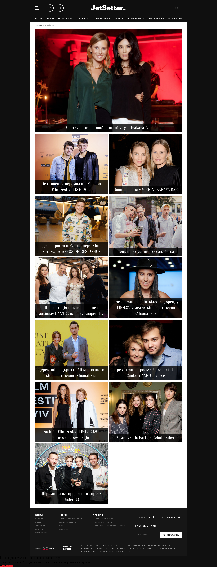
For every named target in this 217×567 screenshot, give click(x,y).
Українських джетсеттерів (70, 518)
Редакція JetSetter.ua (103, 518)
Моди (61, 526)
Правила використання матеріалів (109, 526)
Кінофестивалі (41, 533)
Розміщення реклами (102, 522)
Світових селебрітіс (67, 522)
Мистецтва (63, 529)
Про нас (98, 515)
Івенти (39, 515)
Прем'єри (39, 518)
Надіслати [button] (6, 566)
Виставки (39, 529)
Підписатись (173, 535)
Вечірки (38, 522)
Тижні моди (40, 526)
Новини (63, 515)
